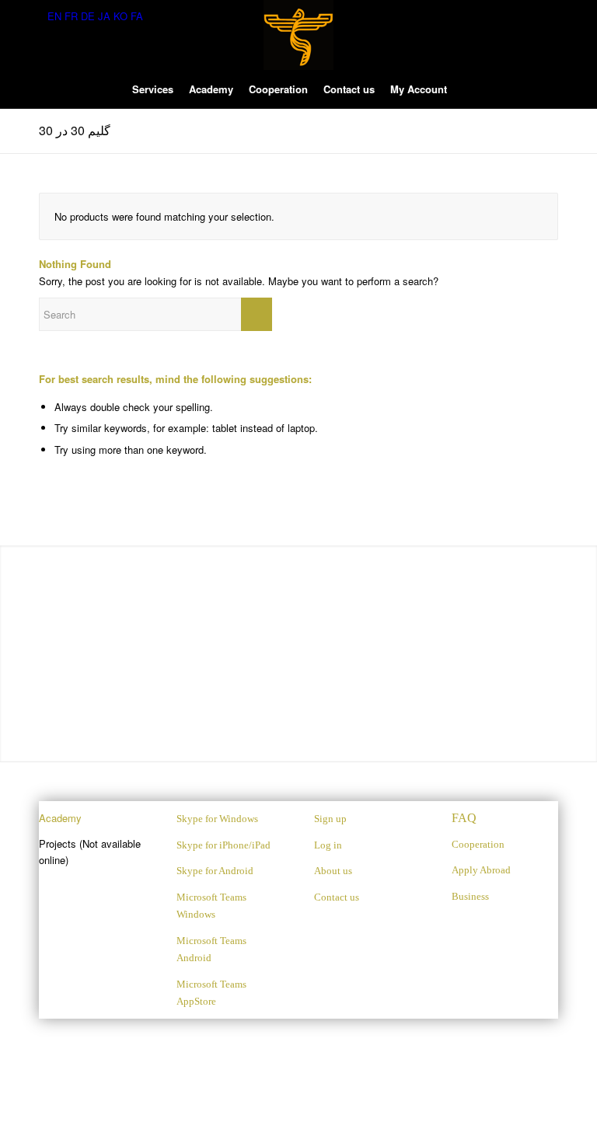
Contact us (336, 897)
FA (137, 16)
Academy (60, 817)
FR (71, 16)
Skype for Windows (217, 818)
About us (333, 870)
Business (470, 896)
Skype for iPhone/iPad (223, 845)
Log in (328, 845)
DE (88, 16)
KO (120, 16)
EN (54, 16)
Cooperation (478, 844)
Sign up (330, 818)
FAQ (464, 817)
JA (104, 16)
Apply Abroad (481, 870)
